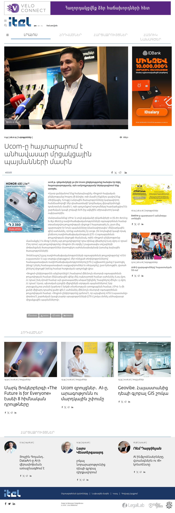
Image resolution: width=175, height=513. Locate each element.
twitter (46, 316)
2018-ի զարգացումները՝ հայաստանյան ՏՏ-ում (151, 268)
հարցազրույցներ (111, 35)
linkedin (68, 316)
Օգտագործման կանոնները (74, 494)
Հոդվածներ (24, 380)
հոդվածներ (71, 35)
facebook (33, 316)
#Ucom (8, 172)
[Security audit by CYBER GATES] (156, 505)
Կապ (115, 494)
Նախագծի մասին (101, 494)
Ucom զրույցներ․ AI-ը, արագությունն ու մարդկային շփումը (84, 393)
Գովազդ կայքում (130, 494)
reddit (57, 316)
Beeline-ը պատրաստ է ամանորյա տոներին (148, 217)
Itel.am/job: (52, 26)
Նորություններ (24, 137)
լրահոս (31, 35)
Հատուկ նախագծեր (150, 37)
